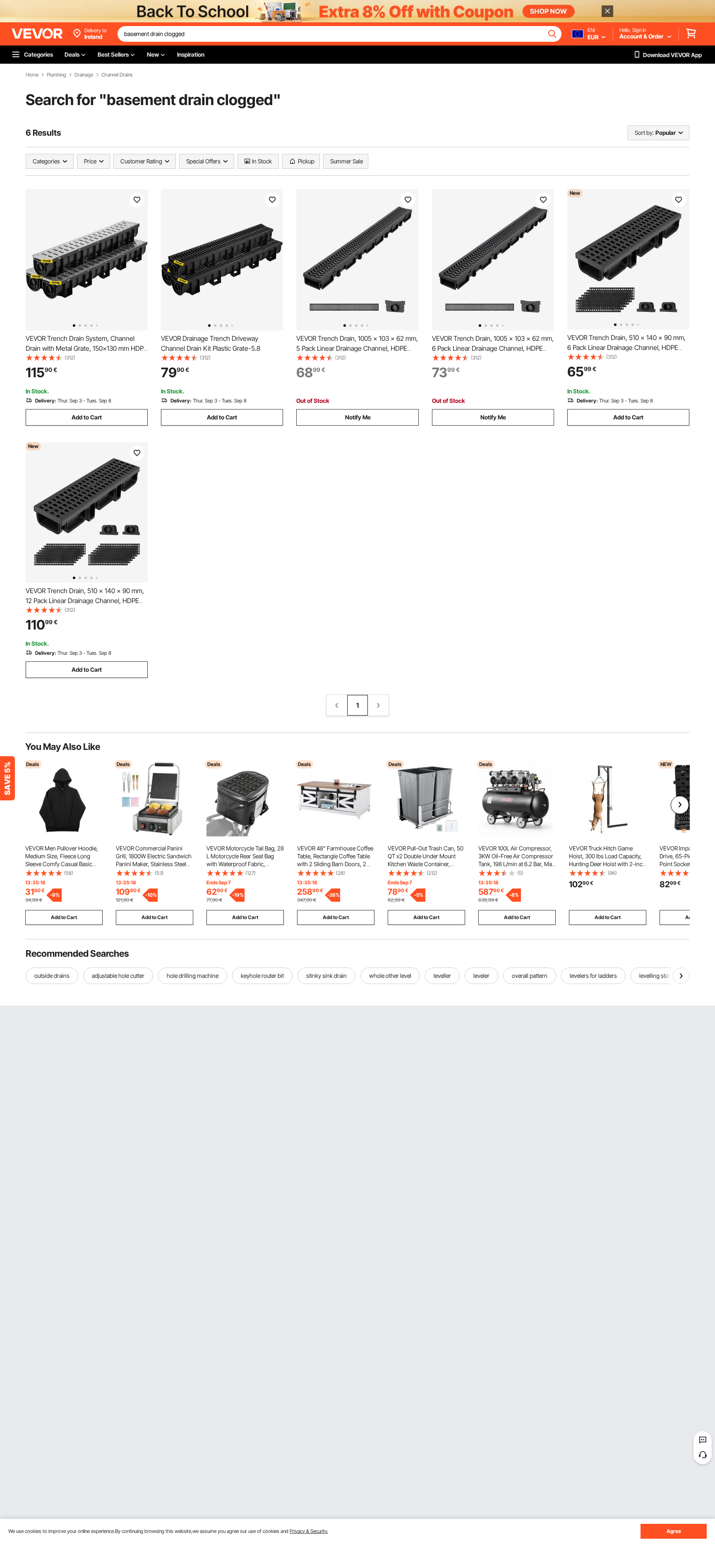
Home (32, 75)
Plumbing (56, 75)
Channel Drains (117, 75)
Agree (674, 1531)
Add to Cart (87, 417)
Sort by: (644, 132)
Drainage (83, 75)
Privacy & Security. (309, 1531)
